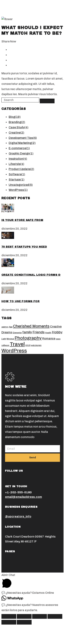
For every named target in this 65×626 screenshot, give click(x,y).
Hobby (57, 332)
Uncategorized (21, 184)
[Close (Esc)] (8, 616)
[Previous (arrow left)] (8, 622)
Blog (15, 116)
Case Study (18, 127)
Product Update (21, 169)
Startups (16, 179)
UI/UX (28, 345)
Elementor (17, 333)
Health (48, 333)
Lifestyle (16, 163)
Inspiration (18, 158)
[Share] (24, 616)
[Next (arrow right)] (24, 622)
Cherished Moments (31, 326)
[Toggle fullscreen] (39, 616)
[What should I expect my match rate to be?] (7, 211)
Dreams (6, 332)
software (5, 345)
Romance (48, 338)
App (10, 327)
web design (36, 345)
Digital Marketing (22, 142)
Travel (17, 344)
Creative (16, 132)
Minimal (10, 339)
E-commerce (19, 148)
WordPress (18, 189)
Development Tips (23, 137)
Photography (28, 338)
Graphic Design (21, 153)
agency (4, 327)
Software (17, 174)
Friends (38, 332)
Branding (17, 122)
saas (58, 339)
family (27, 332)
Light (3, 339)
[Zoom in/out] (54, 616)
